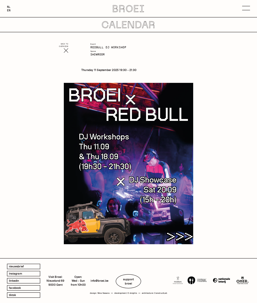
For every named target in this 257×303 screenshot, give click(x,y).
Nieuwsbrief (16, 266)
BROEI (128, 8)
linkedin (14, 280)
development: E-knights (125, 293)
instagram (15, 273)
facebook (15, 288)
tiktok (12, 295)
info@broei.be (99, 280)
